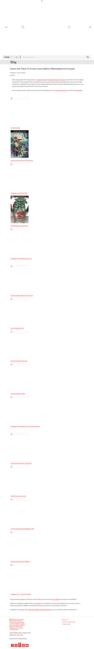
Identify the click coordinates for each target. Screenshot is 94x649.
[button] (88, 57)
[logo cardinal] (17, 619)
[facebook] (12, 645)
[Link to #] (23, 27)
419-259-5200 (18, 635)
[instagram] (16, 645)
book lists (38, 603)
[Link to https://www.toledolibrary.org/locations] (69, 27)
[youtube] (27, 645)
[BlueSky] (19, 645)
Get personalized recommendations (40, 609)
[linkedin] (23, 645)
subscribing (55, 599)
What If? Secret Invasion (18, 496)
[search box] (56, 57)
